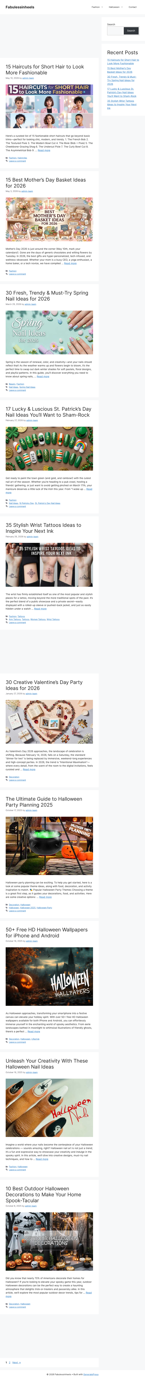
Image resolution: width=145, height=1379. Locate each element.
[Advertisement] (49, 37)
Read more (44, 150)
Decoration (14, 777)
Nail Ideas (13, 387)
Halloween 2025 (28, 907)
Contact (133, 7)
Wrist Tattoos (53, 619)
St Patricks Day (26, 503)
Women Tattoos (38, 619)
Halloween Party (44, 907)
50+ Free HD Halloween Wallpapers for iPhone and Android (47, 932)
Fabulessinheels (20, 7)
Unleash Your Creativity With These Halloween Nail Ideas (47, 1064)
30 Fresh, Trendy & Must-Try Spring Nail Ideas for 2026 (47, 296)
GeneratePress (91, 1374)
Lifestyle (35, 1039)
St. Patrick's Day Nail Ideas (47, 503)
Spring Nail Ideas (27, 387)
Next (16, 1362)
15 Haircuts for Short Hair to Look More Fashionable (45, 70)
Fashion (96, 7)
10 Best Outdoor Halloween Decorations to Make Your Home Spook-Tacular (43, 1194)
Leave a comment (17, 161)
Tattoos (21, 616)
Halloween (114, 7)
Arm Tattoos (15, 619)
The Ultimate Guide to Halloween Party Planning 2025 (44, 802)
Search (111, 24)
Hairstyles (22, 158)
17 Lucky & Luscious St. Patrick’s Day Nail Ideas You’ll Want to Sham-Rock (48, 412)
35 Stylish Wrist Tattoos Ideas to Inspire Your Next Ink (43, 528)
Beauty (12, 384)
